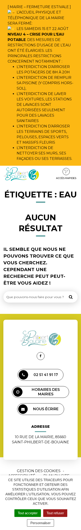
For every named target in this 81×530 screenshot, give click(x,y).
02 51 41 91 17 (46, 375)
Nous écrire (45, 409)
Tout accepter (28, 513)
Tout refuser (55, 513)
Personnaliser (40, 523)
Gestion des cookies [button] (39, 471)
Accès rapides (66, 178)
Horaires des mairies (46, 391)
